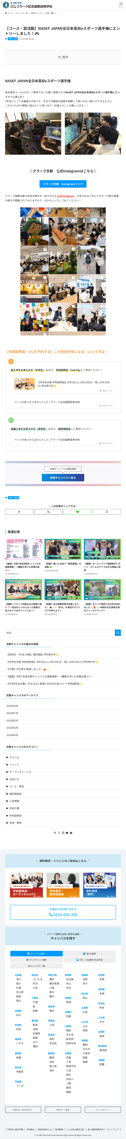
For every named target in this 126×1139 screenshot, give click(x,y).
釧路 (18, 996)
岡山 (85, 998)
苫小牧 (20, 992)
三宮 (68, 1062)
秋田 (18, 1029)
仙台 (18, 1015)
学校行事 (14, 808)
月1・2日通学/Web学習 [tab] (91, 959)
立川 (35, 1042)
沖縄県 (101, 1060)
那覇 (101, 1064)
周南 (85, 1030)
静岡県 (51, 1053)
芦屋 (68, 1057)
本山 (68, 983)
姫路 (68, 1092)
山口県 (84, 1021)
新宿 (35, 1025)
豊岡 (68, 1087)
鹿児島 (103, 1050)
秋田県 (18, 1024)
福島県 (18, 1039)
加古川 (69, 1079)
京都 (68, 1016)
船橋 (35, 1010)
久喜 (35, 988)
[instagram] (63, 832)
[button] (121, 5)
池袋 (35, 1029)
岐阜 (51, 1039)
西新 (85, 1057)
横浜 (51, 979)
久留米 (86, 1053)
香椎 (85, 1062)
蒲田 (35, 1046)
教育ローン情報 (63, 1109)
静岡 (51, 1057)
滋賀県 (68, 997)
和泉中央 (71, 1043)
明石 (68, 1074)
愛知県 (68, 975)
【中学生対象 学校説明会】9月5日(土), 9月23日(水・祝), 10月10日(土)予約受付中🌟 (73, 383)
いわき (20, 1043)
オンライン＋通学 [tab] (38, 959)
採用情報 (59, 1129)
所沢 (35, 983)
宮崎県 (101, 1031)
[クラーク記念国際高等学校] (27, 5)
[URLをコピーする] (107, 512)
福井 (51, 1010)
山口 (85, 1026)
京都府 (68, 1012)
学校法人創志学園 (15, 1129)
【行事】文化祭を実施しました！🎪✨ (27, 669)
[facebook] (55, 832)
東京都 (35, 1020)
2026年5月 (12, 727)
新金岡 (69, 1039)
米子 (85, 983)
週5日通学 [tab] (91, 953)
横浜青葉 (54, 983)
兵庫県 (68, 1053)
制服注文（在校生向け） (23, 1109)
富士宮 (53, 1066)
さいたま (38, 979)
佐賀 (101, 979)
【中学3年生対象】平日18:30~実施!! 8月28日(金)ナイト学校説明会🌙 (44, 683)
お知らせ (14, 779)
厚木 (51, 992)
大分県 (101, 1017)
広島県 (84, 1007)
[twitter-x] (59, 832)
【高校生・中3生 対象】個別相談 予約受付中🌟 (32, 654)
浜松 (51, 1062)
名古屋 (69, 979)
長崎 (101, 993)
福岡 (85, 1044)
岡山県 (84, 993)
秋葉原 (36, 1033)
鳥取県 (84, 975)
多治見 (53, 1043)
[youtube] (67, 832)
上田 (51, 1025)
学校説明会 (15, 815)
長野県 (51, 1020)
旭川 (18, 983)
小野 (68, 1083)
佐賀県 (101, 975)
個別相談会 (15, 794)
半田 (68, 988)
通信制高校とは (45, 1129)
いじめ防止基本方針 (75, 1129)
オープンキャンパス (20, 772)
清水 (51, 1070)
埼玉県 (35, 975)
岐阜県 (51, 1034)
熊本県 (101, 1003)
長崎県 (101, 989)
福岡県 (84, 1040)
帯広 (18, 1001)
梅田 (68, 1030)
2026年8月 (12, 706)
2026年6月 (12, 720)
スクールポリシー (102, 1109)
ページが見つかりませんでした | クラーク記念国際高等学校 (47, 402)
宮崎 (101, 1036)
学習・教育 (13, 38)
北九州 (86, 1049)
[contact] (71, 832)
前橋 (18, 1057)
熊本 (101, 1008)
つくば (20, 1086)
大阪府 (68, 1026)
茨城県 (18, 1081)
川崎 (51, 988)
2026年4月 (12, 735)
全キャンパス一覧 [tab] (36, 965)
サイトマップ (113, 1129)
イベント (14, 764)
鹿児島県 (102, 1045)
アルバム (14, 757)
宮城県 (18, 1010)
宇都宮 (20, 1072)
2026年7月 (12, 713)
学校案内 (30, 1129)
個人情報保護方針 (96, 1129)
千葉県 (35, 997)
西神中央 (71, 1066)
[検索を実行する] (118, 632)
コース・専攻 (16, 786)
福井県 (51, 1006)
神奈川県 (52, 975)
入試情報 (14, 801)
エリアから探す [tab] (37, 953)
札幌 (18, 988)
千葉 (35, 1002)
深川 (18, 979)
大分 (101, 1022)
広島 (85, 1012)
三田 (68, 1070)
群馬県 (18, 1053)
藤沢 (51, 996)
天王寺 (69, 1035)
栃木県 (18, 1067)
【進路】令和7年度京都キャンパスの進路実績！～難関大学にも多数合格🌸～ (49, 676)
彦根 (68, 1002)
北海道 (18, 975)
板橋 (35, 1038)
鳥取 (85, 979)
